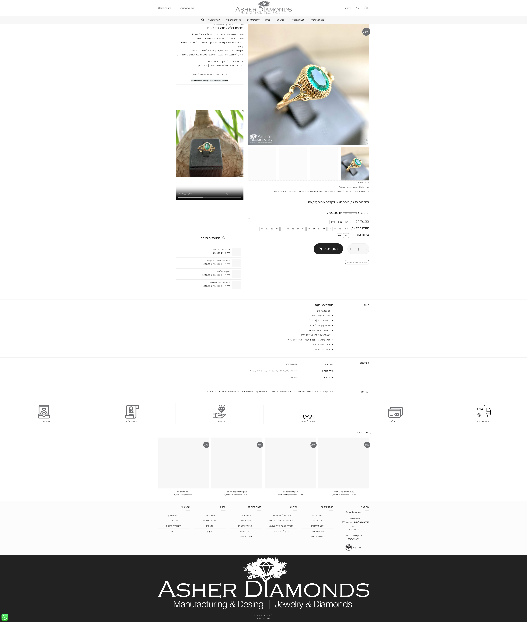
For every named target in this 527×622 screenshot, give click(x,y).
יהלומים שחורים (253, 19)
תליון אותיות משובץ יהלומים (237, 492)
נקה (249, 218)
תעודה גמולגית (131, 421)
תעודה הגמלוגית (246, 536)
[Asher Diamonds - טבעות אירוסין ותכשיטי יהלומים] (263, 8)
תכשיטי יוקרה (291, 191)
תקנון (209, 531)
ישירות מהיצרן (219, 421)
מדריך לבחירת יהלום (281, 531)
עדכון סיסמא (173, 520)
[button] (367, 8)
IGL (314, 344)
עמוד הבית (240, 24)
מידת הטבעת (360, 228)
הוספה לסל (328, 249)
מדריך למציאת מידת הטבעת (281, 525)
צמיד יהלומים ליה (183, 492)
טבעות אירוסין (299, 19)
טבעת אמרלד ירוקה (344, 191)
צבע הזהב (362, 221)
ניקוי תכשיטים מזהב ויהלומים (281, 520)
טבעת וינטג (333, 191)
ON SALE (280, 19)
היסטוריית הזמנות (173, 525)
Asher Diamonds (263, 618)
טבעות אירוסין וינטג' (345, 187)
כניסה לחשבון (173, 515)
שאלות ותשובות (209, 520)
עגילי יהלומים (317, 520)
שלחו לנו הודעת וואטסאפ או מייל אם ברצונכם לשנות (209, 80)
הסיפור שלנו (210, 515)
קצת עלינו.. (215, 19)
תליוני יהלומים (317, 536)
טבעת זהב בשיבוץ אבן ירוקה (319, 191)
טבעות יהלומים (317, 525)
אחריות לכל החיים (307, 421)
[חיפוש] (202, 20)
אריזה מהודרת (44, 421)
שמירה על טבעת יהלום (281, 515)
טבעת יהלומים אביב (290, 492)
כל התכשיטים (318, 19)
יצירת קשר (357, 547)
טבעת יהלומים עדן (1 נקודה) (343, 492)
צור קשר (173, 531)
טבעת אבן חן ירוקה (358, 191)
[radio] (346, 222)
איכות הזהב (361, 235)
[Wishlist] (357, 8)
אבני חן (268, 19)
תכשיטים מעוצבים (280, 191)
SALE (361, 187)
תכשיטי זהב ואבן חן (303, 191)
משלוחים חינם (483, 421)
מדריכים (209, 525)
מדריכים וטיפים (234, 19)
